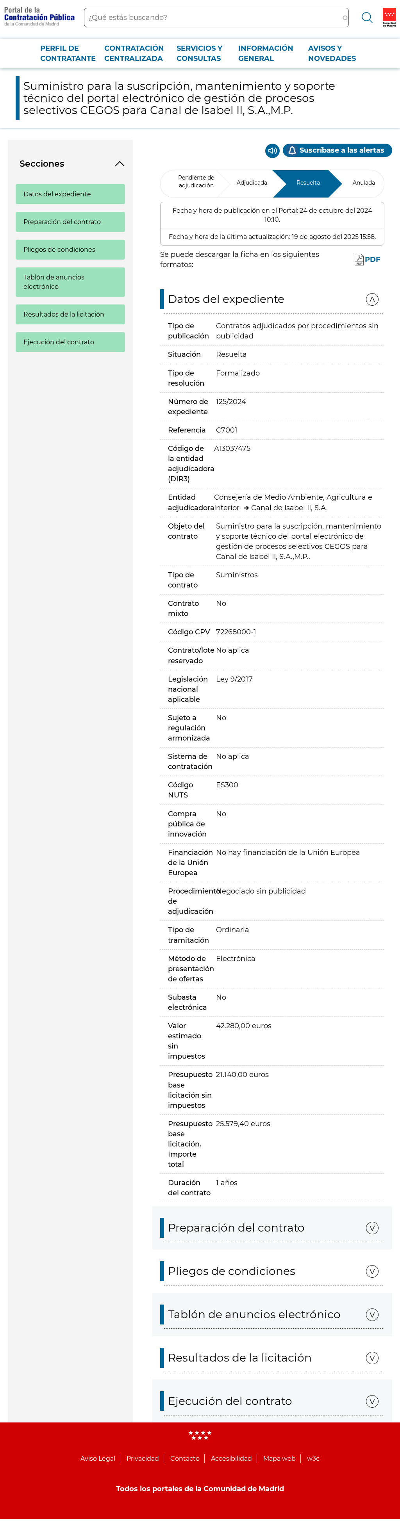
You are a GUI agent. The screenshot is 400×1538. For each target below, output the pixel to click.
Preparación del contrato (62, 222)
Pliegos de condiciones (59, 249)
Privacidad (143, 1458)
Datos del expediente (57, 194)
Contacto (185, 1458)
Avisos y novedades (332, 53)
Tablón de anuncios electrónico (53, 282)
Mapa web (279, 1458)
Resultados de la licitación (63, 314)
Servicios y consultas (199, 53)
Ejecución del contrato (58, 342)
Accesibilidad (231, 1458)
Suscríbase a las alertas (342, 150)
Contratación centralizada (134, 53)
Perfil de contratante (68, 53)
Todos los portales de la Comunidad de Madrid (200, 1489)
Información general (265, 53)
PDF (372, 259)
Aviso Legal (97, 1458)
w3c (313, 1458)
